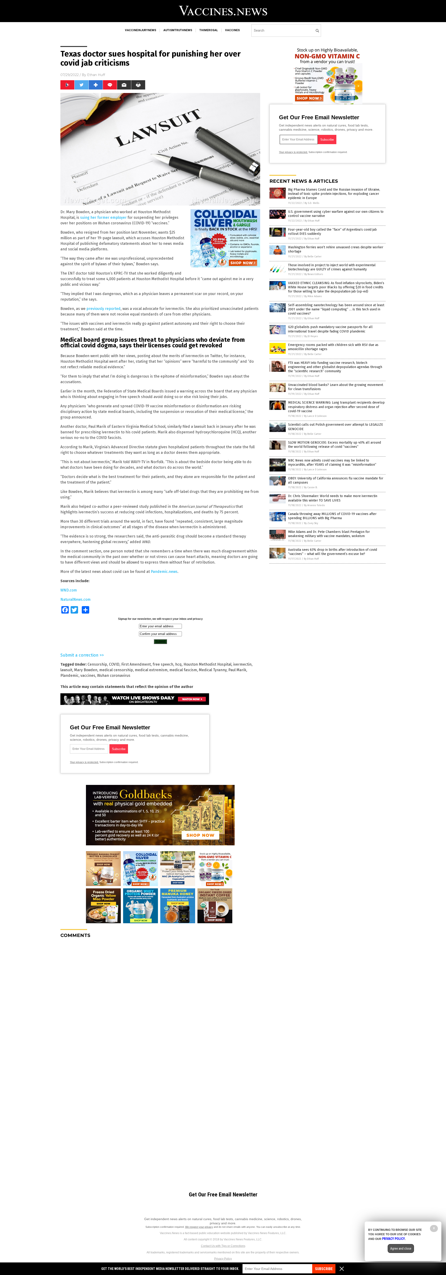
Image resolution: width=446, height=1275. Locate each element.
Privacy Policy (223, 1258)
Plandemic (69, 675)
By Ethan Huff (312, 220)
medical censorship (116, 670)
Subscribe (324, 1269)
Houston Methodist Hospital (207, 664)
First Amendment (136, 664)
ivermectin (242, 664)
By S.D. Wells (312, 203)
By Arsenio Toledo (314, 505)
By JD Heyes (311, 336)
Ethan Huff (96, 75)
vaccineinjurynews (140, 30)
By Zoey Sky (311, 523)
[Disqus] (160, 1000)
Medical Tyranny (212, 670)
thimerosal (208, 30)
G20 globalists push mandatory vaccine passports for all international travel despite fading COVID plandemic (330, 329)
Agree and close (400, 1248)
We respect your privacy (199, 1226)
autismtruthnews (177, 30)
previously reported (103, 308)
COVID (114, 664)
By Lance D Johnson (315, 416)
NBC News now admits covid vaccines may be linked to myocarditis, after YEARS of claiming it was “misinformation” (332, 462)
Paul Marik (237, 670)
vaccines (232, 30)
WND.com (68, 590)
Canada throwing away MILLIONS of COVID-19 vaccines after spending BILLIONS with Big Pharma (332, 516)
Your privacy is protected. (84, 762)
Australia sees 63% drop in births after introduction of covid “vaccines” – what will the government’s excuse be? (332, 552)
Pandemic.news (164, 571)
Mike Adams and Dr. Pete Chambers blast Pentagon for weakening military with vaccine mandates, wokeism (329, 534)
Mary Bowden (85, 670)
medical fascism (183, 670)
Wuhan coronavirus (113, 675)
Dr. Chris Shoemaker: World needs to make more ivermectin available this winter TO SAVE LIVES (332, 498)
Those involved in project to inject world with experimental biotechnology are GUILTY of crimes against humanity (332, 267)
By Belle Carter (312, 256)
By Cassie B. (311, 487)
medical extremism (151, 670)
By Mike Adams (313, 296)
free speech (163, 664)
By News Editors (313, 274)
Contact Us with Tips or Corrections (223, 1246)
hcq (178, 664)
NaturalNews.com (75, 599)
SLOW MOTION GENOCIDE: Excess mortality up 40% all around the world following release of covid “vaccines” (334, 445)
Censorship (97, 664)
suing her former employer (103, 217)
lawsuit (66, 670)
